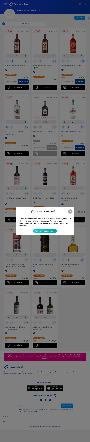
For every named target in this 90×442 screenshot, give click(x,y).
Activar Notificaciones (45, 231)
